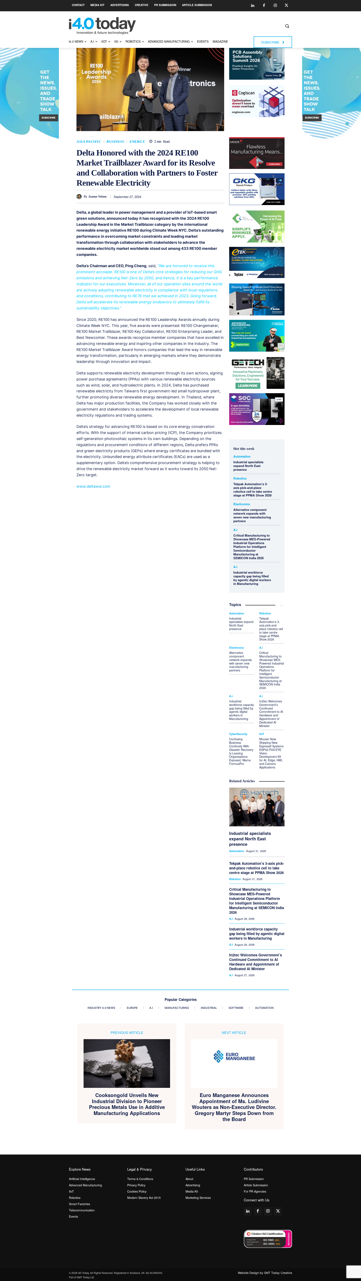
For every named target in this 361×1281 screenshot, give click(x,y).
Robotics (240, 478)
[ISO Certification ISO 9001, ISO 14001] (268, 1239)
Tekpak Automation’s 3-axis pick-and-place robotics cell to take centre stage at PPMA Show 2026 (252, 490)
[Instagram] (275, 5)
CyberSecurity (238, 733)
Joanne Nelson (97, 196)
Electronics (241, 504)
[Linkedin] (252, 5)
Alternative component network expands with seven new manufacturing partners (252, 515)
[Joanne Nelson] (80, 196)
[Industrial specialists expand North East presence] (257, 807)
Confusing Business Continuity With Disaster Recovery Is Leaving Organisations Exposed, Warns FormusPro (241, 751)
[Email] (210, 196)
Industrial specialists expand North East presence (248, 466)
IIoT (261, 733)
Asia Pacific (88, 141)
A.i (235, 529)
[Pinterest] (181, 196)
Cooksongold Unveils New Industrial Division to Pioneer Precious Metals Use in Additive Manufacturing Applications (127, 1104)
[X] (172, 196)
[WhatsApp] (191, 196)
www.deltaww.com (93, 486)
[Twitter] (286, 5)
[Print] (220, 196)
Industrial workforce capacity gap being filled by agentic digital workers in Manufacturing (252, 578)
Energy (137, 141)
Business (115, 141)
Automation (241, 456)
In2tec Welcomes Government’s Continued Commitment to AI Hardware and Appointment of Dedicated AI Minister (271, 713)
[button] (287, 26)
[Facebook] (263, 5)
